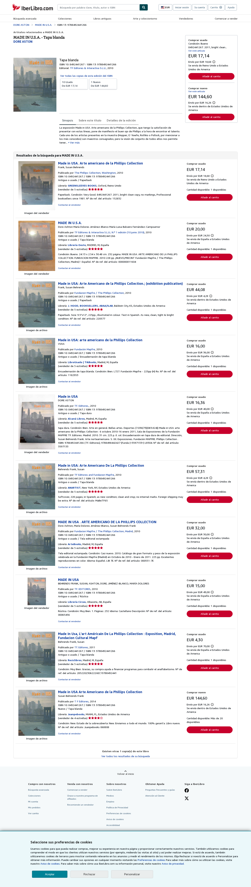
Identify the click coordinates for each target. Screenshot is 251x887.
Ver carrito (33, 813)
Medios (110, 795)
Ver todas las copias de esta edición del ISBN (86, 75)
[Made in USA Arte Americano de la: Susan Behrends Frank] (36, 734)
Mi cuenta (33, 801)
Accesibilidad (113, 825)
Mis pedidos (34, 807)
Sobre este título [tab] (90, 120)
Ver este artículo (196, 50)
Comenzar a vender (226, 18)
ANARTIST (74, 487)
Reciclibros (75, 660)
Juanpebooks (76, 714)
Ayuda (231, 7)
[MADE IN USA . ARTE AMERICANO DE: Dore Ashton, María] (36, 564)
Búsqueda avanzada (24, 18)
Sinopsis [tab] (67, 120)
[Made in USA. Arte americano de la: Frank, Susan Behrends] (36, 209)
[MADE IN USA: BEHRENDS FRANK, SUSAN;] (37, 604)
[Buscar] (144, 7)
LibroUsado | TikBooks (82, 362)
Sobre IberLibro (114, 789)
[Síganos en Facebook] (186, 790)
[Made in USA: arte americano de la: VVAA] (36, 382)
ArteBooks (74, 544)
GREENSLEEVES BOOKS (82, 185)
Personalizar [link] (132, 874)
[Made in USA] (36, 448)
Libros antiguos (102, 18)
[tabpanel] (120, 135)
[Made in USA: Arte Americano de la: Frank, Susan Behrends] (36, 326)
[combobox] (98, 7)
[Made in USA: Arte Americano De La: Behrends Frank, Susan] (36, 508)
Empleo (110, 801)
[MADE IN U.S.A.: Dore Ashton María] (36, 270)
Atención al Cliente (154, 795)
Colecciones (65, 18)
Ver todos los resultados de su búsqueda (125, 756)
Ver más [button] (75, 142)
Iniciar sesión (182, 7)
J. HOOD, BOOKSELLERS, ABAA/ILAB (90, 305)
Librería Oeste (77, 244)
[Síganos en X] (186, 798)
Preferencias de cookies (151, 859)
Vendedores (186, 18)
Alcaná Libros (76, 418)
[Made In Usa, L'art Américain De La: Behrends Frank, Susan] (36, 676)
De (69, 83)
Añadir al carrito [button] (211, 76)
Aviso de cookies (115, 819)
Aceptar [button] (49, 874)
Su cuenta (199, 7)
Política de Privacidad (117, 807)
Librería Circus (77, 601)
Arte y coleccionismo (145, 18)
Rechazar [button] (89, 874)
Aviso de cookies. (50, 863)
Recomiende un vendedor (80, 804)
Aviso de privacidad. (173, 863)
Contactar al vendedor (69, 204)
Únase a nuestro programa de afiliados (82, 797)
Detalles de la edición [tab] (121, 120)
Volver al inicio (125, 773)
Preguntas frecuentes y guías (160, 789)
